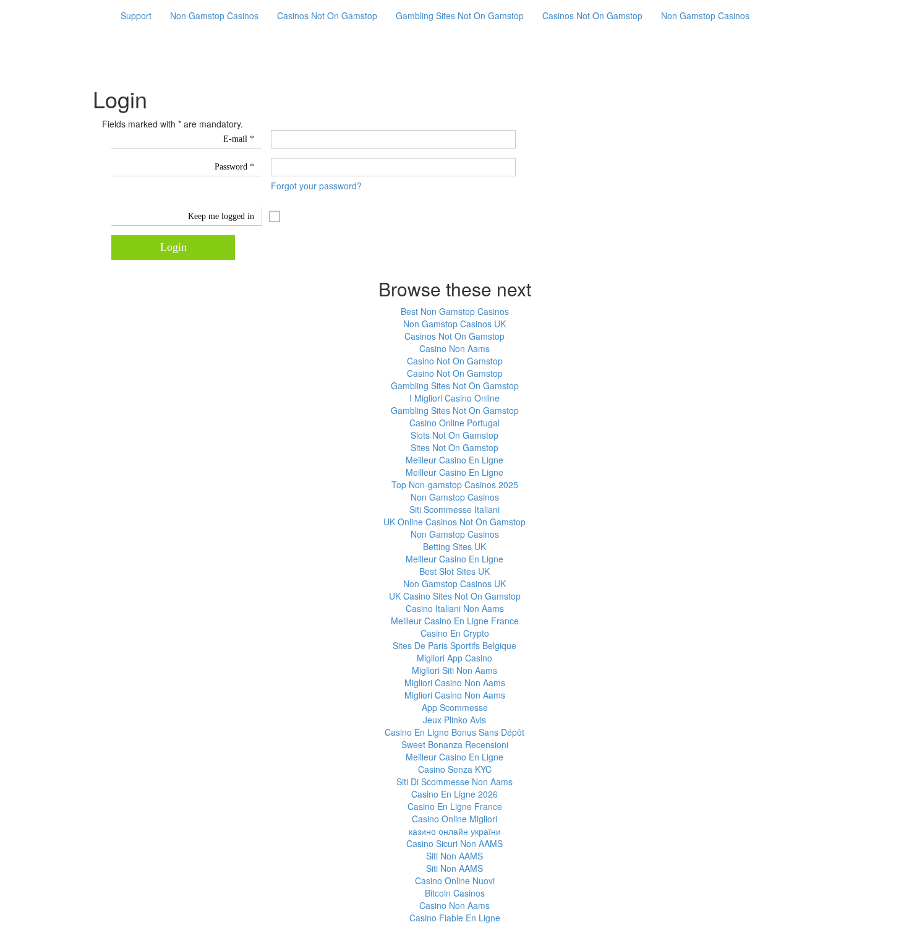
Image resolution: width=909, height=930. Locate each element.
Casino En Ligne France (455, 806)
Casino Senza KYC (455, 769)
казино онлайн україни (455, 831)
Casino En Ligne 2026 (454, 794)
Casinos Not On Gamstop (327, 15)
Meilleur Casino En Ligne (454, 460)
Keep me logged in (221, 216)
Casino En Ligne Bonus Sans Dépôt (454, 732)
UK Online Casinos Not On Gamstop (454, 521)
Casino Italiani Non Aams (455, 608)
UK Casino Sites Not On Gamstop (455, 596)
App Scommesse (455, 707)
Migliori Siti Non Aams (454, 670)
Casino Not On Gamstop (455, 361)
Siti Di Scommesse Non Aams (454, 781)
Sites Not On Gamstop (454, 447)
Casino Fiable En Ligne (454, 917)
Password (234, 166)
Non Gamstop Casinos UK (454, 323)
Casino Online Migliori (454, 818)
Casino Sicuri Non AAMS (454, 843)
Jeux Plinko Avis (454, 719)
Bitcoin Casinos (455, 893)
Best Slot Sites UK (454, 571)
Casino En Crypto (454, 633)
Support (136, 15)
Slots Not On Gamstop (454, 435)
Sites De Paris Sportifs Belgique (454, 645)
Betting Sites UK (454, 546)
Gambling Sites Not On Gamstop (460, 15)
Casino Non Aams (454, 348)
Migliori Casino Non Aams (454, 682)
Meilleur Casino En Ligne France (455, 620)
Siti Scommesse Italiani (454, 509)
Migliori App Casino (454, 658)
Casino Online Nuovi (455, 880)
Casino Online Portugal (454, 422)
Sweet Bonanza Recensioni (454, 744)
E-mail (238, 139)
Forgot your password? (316, 185)
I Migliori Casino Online (454, 398)
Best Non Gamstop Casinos (455, 311)
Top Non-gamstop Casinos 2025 (454, 484)
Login (173, 247)
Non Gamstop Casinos (214, 15)
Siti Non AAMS (454, 856)
